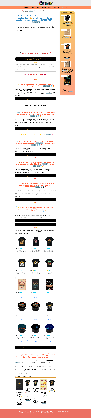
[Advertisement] (35, 40)
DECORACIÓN (27, 7)
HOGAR (37, 7)
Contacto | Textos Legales (65, 411)
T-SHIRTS (35, 52)
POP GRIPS (46, 53)
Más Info (22, 254)
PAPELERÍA (44, 7)
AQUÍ (48, 74)
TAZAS (46, 52)
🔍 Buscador (64, 7)
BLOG (59, 7)
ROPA (33, 7)
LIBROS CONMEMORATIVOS (36, 53)
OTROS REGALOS (52, 7)
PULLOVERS (41, 52)
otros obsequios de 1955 (36, 74)
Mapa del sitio (59, 411)
